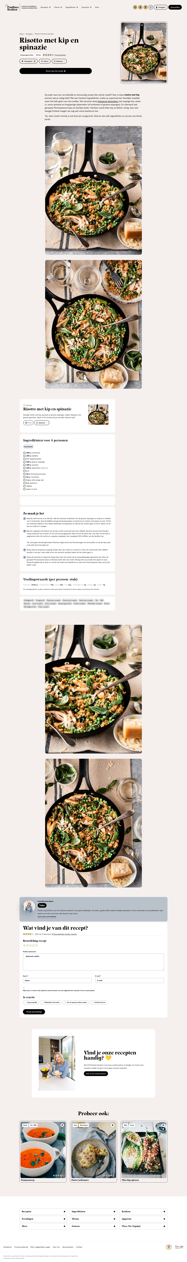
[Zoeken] (151, 7)
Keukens (126, 1212)
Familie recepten (79, 603)
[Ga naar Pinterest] (145, 7)
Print (29, 423)
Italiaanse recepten (53, 600)
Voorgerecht (40, 600)
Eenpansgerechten (64, 603)
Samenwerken (67, 1247)
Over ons (56, 1247)
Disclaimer (7, 1247)
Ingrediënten (78, 1212)
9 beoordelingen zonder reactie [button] (64, 934)
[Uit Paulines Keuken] (12, 7)
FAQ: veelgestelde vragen (40, 1247)
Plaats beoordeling (34, 1012)
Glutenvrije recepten (70, 600)
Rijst (101, 600)
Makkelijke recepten (95, 603)
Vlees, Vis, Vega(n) (131, 1226)
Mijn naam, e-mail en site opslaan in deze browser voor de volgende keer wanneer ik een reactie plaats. (59, 990)
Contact (79, 1247)
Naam (25, 976)
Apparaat (126, 1219)
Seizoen (76, 1226)
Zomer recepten (50, 603)
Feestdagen (27, 1219)
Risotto (106, 603)
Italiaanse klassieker (107, 101)
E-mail (98, 976)
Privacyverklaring (21, 1247)
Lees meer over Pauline (47, 916)
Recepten (26, 1212)
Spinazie (27, 603)
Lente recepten (37, 603)
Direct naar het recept (54, 71)
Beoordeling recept (34, 941)
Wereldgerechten (30, 607)
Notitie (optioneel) (29, 952)
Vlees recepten (43, 607)
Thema (75, 1219)
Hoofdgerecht (29, 600)
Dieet (24, 1226)
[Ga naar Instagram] (135, 7)
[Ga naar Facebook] (140, 7)
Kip (97, 600)
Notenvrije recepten (86, 600)
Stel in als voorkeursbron (97, 1074)
